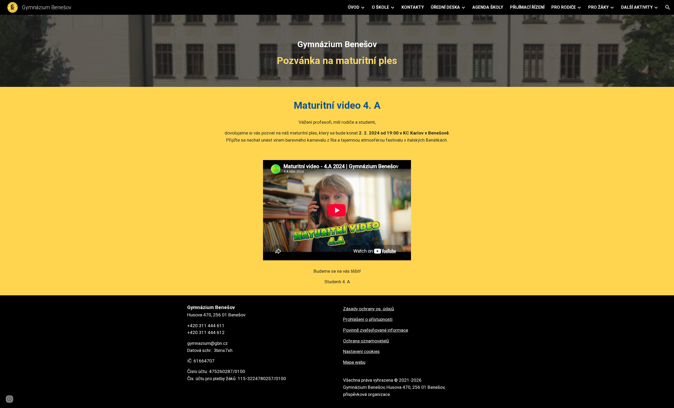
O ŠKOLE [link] (380, 7)
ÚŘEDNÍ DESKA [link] (445, 7)
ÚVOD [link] (353, 7)
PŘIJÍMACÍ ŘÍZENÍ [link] (527, 7)
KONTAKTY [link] (413, 7)
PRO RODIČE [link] (563, 7)
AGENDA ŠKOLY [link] (487, 7)
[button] (667, 7)
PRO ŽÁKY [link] (598, 7)
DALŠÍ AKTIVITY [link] (637, 7)
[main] (337, 52)
